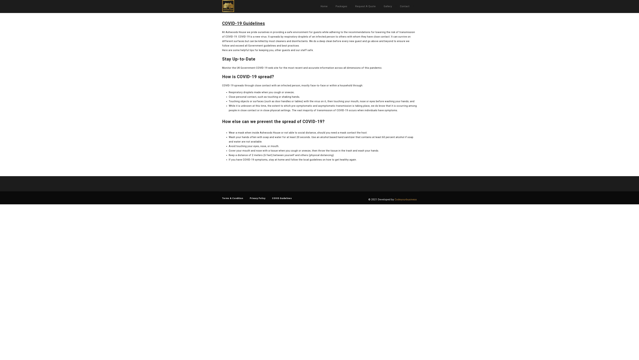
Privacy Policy (257, 198)
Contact (405, 6)
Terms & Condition (232, 198)
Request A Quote (365, 6)
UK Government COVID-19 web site (257, 67)
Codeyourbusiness (406, 199)
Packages (341, 6)
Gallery (388, 6)
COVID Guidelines (282, 198)
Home (324, 6)
